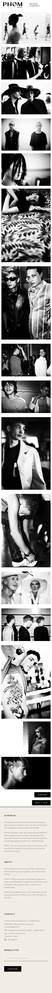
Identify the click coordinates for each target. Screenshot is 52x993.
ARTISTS (33, 4)
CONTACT (35, 6)
